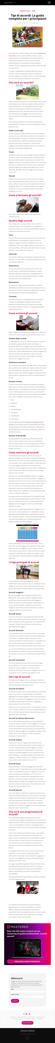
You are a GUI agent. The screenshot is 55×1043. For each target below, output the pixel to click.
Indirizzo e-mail (15, 994)
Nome (12, 989)
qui (32, 820)
